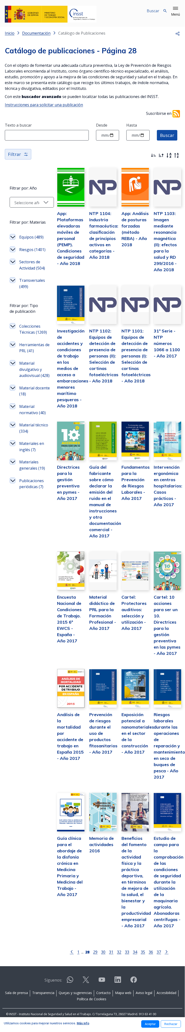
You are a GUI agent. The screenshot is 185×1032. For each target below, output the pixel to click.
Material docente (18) (34, 391)
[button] (175, 11)
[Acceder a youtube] (102, 981)
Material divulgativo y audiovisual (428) (34, 369)
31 (111, 951)
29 (95, 951)
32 (119, 951)
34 (135, 951)
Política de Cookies (91, 999)
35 (143, 951)
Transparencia (43, 992)
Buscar (167, 135)
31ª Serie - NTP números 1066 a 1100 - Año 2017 (167, 343)
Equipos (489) (31, 237)
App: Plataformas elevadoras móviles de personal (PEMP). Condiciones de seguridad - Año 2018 (70, 238)
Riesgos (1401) (32, 249)
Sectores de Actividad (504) (32, 265)
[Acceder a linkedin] (117, 981)
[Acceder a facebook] (133, 981)
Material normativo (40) (32, 409)
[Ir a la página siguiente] (166, 951)
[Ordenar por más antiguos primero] (161, 155)
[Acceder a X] (86, 981)
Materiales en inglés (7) (31, 446)
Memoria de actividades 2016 (101, 844)
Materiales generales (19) (32, 465)
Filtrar (14, 154)
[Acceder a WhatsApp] (70, 981)
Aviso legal (144, 992)
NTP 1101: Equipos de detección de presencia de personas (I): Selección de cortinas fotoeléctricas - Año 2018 (136, 356)
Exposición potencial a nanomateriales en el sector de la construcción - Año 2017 (137, 733)
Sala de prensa (16, 992)
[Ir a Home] (50, 14)
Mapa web (123, 992)
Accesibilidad (166, 992)
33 (127, 951)
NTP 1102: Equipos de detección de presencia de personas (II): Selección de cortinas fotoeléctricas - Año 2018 (103, 356)
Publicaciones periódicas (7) (31, 484)
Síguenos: (53, 980)
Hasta (131, 125)
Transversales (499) (32, 283)
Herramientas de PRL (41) (34, 348)
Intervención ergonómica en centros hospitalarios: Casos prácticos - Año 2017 (168, 485)
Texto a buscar (18, 125)
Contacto (103, 992)
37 (159, 951)
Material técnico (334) (33, 428)
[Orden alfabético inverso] (176, 155)
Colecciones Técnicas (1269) (33, 329)
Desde (101, 125)
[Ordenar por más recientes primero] (153, 155)
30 (103, 951)
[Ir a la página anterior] (72, 951)
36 (151, 951)
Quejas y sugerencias (75, 992)
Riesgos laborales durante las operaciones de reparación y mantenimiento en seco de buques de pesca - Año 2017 (169, 746)
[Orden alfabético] (169, 155)
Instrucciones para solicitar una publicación (44, 104)
